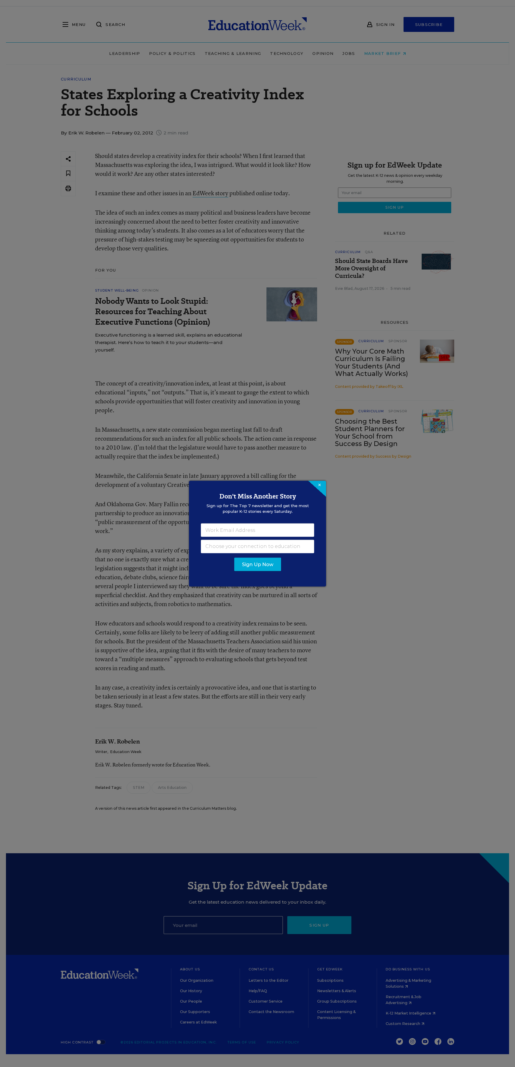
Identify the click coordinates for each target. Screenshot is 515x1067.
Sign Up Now (257, 564)
